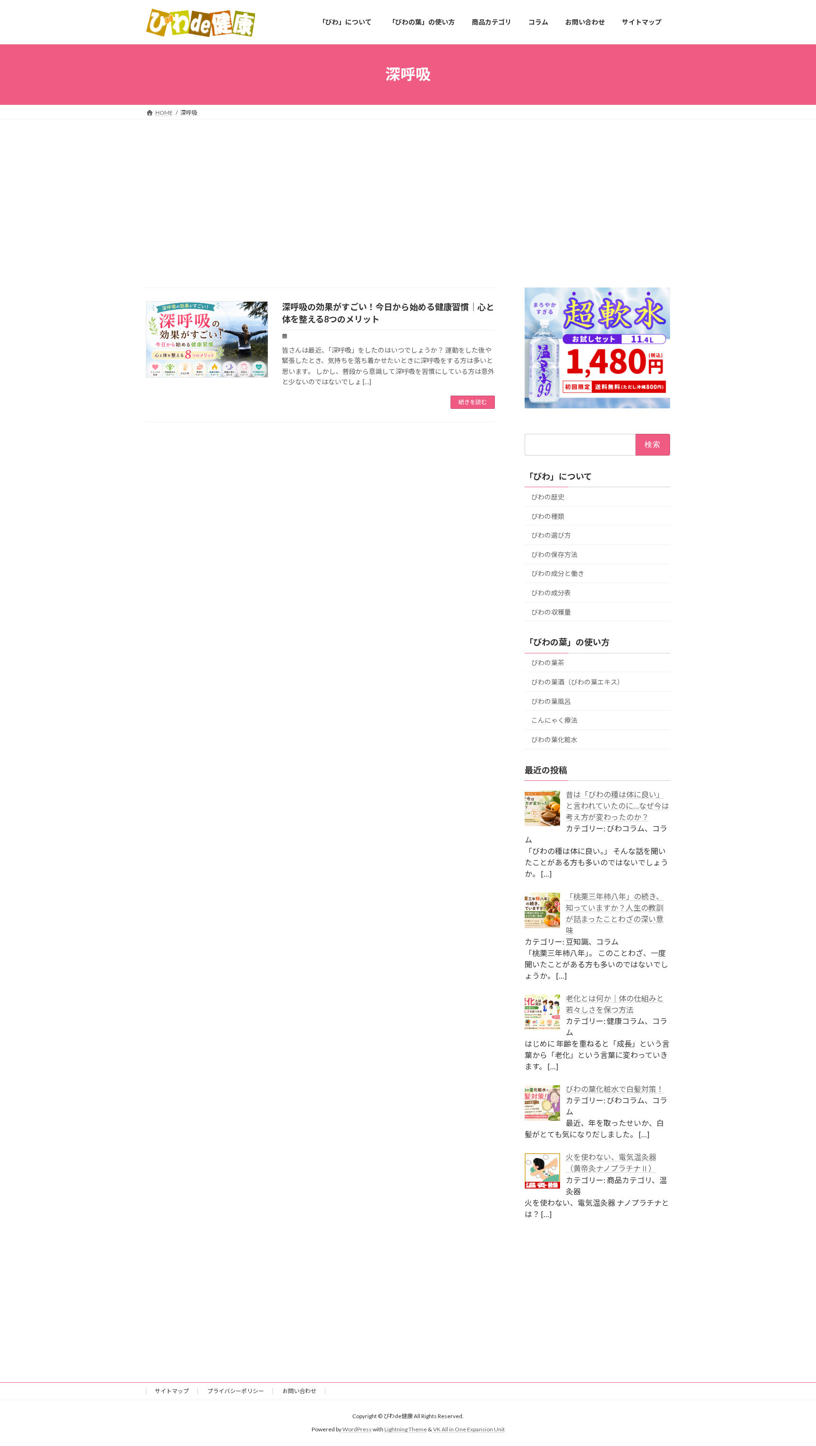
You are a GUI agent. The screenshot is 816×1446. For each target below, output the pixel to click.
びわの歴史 (547, 497)
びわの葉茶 (547, 663)
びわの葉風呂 (551, 701)
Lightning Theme (405, 1429)
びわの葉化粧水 (554, 739)
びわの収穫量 (551, 612)
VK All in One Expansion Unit (469, 1429)
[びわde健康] (200, 22)
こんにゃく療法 (554, 720)
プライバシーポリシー (235, 1391)
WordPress (357, 1429)
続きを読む (473, 402)
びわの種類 (547, 516)
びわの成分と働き (557, 573)
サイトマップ (172, 1391)
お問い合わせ (299, 1391)
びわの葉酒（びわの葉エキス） (577, 682)
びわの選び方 (551, 535)
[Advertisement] (408, 190)
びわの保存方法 (554, 554)
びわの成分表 (551, 593)
